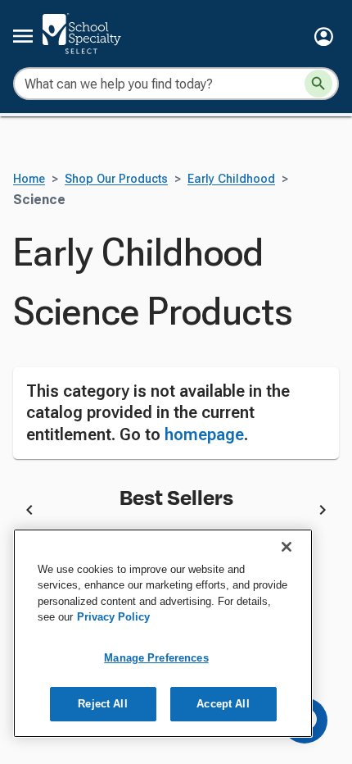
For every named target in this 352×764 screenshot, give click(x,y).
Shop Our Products (116, 179)
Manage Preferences (156, 658)
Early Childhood (231, 179)
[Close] (287, 547)
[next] (322, 512)
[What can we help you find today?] (318, 84)
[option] (176, 513)
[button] (324, 36)
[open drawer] (23, 36)
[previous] (29, 512)
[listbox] (176, 513)
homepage (204, 434)
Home (29, 179)
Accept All (222, 704)
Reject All (102, 704)
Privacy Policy (113, 617)
